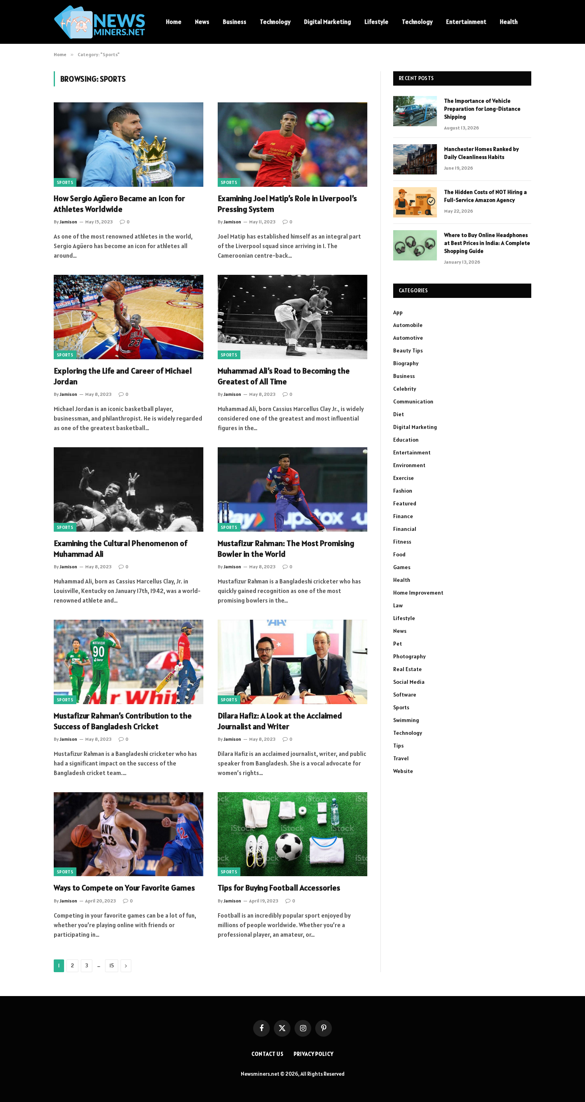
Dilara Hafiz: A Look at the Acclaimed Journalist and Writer (280, 721)
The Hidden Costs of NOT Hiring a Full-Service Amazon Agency (485, 196)
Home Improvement (418, 592)
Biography (406, 363)
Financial (404, 528)
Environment (409, 465)
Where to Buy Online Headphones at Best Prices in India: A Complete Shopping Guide (487, 242)
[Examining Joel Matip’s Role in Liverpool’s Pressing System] (292, 144)
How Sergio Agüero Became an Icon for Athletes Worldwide (119, 203)
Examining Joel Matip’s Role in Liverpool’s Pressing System (287, 203)
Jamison (68, 222)
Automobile (408, 325)
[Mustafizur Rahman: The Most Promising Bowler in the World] (292, 489)
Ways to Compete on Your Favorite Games (124, 888)
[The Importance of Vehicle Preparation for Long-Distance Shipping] (415, 111)
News (202, 21)
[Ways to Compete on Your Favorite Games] (128, 834)
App (398, 312)
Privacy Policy (313, 1054)
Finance (403, 516)
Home (173, 21)
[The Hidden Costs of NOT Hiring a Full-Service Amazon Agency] (415, 202)
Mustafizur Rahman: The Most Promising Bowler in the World (286, 548)
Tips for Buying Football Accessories (279, 888)
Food (399, 554)
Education (406, 439)
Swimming (406, 720)
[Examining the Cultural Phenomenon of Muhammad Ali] (128, 489)
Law (398, 605)
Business (234, 21)
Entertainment (466, 21)
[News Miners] (99, 22)
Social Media (409, 681)
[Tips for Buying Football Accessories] (292, 834)
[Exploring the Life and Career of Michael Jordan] (128, 317)
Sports (65, 182)
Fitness (402, 541)
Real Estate (407, 669)
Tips (398, 745)
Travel (401, 758)
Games (401, 567)
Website (403, 771)
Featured (404, 503)
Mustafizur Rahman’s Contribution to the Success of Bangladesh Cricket (123, 721)
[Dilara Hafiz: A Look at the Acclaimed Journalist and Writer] (292, 662)
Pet (397, 643)
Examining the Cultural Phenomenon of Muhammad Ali (120, 548)
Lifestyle (376, 21)
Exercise (403, 478)
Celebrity (404, 388)
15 (111, 965)
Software (404, 694)
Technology (275, 21)
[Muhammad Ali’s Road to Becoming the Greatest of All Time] (292, 317)
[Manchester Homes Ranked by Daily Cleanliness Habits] (415, 159)
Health (509, 21)
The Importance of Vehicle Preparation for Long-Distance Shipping (482, 108)
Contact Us (268, 1054)
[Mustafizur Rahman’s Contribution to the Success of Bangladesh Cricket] (128, 662)
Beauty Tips (408, 350)
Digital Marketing (327, 21)
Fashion (402, 490)
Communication (413, 401)
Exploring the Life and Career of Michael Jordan (123, 376)
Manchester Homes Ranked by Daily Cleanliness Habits (481, 153)
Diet (398, 414)
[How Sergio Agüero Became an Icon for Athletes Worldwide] (128, 144)
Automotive (408, 337)
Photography (409, 656)
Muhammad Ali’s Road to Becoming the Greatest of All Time (284, 376)
